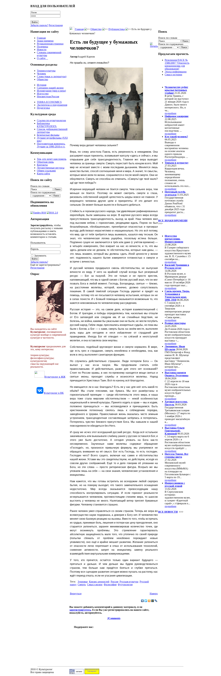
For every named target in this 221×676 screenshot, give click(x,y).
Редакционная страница (50, 43)
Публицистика (116, 29)
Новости (41, 49)
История (41, 85)
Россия (114, 581)
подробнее (170, 113)
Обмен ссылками (46, 170)
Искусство (43, 93)
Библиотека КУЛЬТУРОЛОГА (47, 125)
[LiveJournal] (156, 601)
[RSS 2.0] (52, 211)
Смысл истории (173, 74)
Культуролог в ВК (54, 393)
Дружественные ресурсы (50, 167)
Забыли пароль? (39, 25)
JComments (113, 618)
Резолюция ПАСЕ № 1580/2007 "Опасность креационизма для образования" (177, 64)
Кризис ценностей (99, 581)
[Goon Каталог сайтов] (76, 673)
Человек (41, 73)
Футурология (125, 584)
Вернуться (75, 593)
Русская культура (129, 581)
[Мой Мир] (152, 601)
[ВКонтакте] (142, 601)
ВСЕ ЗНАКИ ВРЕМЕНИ (172, 220)
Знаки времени (45, 40)
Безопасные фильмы (48, 135)
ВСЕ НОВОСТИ (168, 511)
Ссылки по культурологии (51, 120)
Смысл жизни (94, 584)
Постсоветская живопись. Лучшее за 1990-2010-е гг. (51, 145)
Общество (42, 79)
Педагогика (43, 107)
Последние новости (171, 229)
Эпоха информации (176, 71)
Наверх (154, 593)
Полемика (42, 46)
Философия (110, 584)
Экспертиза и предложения (52, 105)
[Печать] (154, 44)
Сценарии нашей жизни (50, 87)
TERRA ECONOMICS (49, 102)
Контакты (42, 164)
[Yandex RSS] (38, 211)
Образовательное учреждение (92, 670)
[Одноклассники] (149, 601)
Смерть (82, 584)
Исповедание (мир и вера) (51, 90)
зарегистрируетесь (80, 609)
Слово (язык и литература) (51, 76)
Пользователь (37, 242)
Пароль (34, 249)
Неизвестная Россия (48, 96)
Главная (41, 38)
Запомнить (40, 255)
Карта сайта (43, 173)
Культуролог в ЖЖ (54, 376)
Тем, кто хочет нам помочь (51, 159)
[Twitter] (146, 601)
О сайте (42, 58)
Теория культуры (46, 70)
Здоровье (83, 581)
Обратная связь (45, 162)
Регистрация (56, 25)
